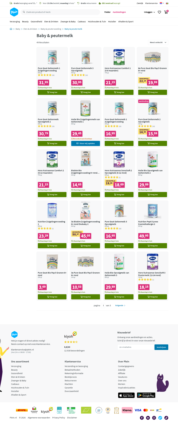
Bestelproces (71, 376)
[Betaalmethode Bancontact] (159, 410)
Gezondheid (36, 21)
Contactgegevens (126, 366)
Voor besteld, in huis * (58, 3)
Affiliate (121, 373)
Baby (18, 29)
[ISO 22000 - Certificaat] (99, 410)
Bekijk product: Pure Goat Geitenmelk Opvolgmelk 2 (52, 122)
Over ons (122, 380)
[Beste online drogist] (107, 410)
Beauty (25, 21)
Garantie (69, 387)
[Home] (11, 29)
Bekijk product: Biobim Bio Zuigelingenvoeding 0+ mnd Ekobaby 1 (85, 174)
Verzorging (15, 21)
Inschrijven (161, 347)
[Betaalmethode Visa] (137, 410)
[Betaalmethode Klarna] (127, 410)
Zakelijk (140, 3)
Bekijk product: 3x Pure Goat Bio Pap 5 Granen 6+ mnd (85, 276)
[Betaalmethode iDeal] (152, 410)
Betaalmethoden (72, 369)
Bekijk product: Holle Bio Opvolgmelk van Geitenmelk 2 (152, 174)
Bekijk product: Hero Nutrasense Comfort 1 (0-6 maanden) (119, 71)
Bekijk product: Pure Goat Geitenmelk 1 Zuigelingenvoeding (52, 71)
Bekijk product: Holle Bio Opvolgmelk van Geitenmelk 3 (119, 276)
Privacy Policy (58, 417)
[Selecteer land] (162, 3)
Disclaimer (72, 417)
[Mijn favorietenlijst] (159, 12)
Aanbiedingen (119, 12)
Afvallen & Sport (125, 21)
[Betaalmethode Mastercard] (145, 410)
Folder (107, 12)
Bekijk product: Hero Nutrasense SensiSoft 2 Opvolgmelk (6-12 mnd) (119, 174)
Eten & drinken (30, 29)
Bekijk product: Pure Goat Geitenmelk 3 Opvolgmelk (85, 71)
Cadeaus (82, 21)
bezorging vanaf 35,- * (25, 3)
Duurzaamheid (72, 391)
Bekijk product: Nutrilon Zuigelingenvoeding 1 (52, 225)
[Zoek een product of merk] (23, 12)
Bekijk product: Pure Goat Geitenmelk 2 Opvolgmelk (152, 122)
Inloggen (148, 12)
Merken (121, 384)
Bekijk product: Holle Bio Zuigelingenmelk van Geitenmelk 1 (85, 122)
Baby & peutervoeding (51, 29)
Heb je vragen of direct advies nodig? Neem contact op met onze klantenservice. (30, 342)
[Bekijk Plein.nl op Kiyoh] (47, 410)
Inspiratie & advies (126, 387)
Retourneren (71, 380)
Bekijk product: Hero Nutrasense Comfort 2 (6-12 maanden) (52, 174)
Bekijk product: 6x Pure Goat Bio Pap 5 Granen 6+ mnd (152, 71)
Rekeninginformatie (74, 373)
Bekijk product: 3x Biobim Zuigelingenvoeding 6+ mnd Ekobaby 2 (85, 225)
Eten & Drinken (51, 21)
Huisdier (112, 21)
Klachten (69, 384)
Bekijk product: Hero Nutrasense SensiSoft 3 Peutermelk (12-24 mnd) (152, 276)
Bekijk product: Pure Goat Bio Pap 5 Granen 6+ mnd (52, 276)
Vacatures (122, 376)
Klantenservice (151, 3)
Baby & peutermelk (73, 29)
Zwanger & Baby (68, 21)
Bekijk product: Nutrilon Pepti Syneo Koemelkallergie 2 (152, 225)
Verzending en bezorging (76, 366)
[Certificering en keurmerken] (86, 410)
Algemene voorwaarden (39, 417)
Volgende (119, 305)
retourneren (89, 3)
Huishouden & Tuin (97, 21)
